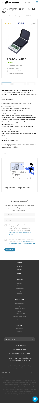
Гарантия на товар (19, 308)
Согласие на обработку (19, 316)
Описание (6, 84)
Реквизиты (19, 311)
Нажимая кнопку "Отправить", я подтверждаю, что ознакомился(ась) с (22, 241)
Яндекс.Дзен (24, 367)
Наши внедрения (19, 288)
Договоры (19, 293)
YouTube (19, 367)
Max (29, 367)
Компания (19, 279)
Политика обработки (19, 313)
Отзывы (31, 84)
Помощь (20, 325)
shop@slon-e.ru (21, 349)
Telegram (15, 367)
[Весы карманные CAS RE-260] (19, 41)
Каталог (19, 262)
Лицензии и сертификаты (19, 291)
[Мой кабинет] (32, 3)
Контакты (19, 283)
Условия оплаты (19, 303)
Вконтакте (10, 367)
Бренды (19, 273)
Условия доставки (19, 306)
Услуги (19, 269)
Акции (19, 266)
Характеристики (19, 84)
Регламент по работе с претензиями (19, 318)
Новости (19, 286)
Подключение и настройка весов (17, 188)
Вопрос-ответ (19, 328)
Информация (19, 300)
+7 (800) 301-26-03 (20, 346)
